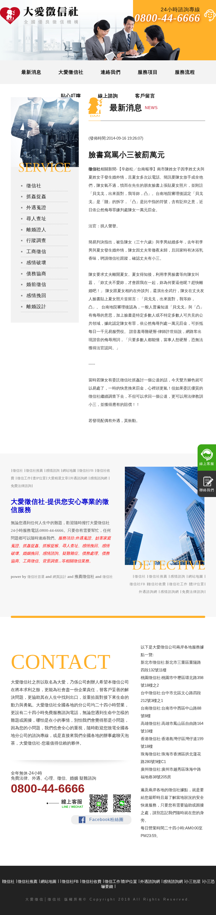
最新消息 (31, 72)
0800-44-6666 (167, 18)
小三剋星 (193, 881)
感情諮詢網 (169, 592)
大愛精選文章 (58, 478)
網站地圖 (195, 576)
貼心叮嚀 (71, 96)
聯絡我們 (206, 490)
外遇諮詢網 (148, 592)
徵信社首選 (36, 577)
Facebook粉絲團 (106, 819)
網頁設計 (59, 577)
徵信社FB (137, 584)
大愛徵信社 (71, 72)
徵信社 (140, 576)
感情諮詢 (177, 576)
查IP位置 (197, 584)
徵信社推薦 (158, 576)
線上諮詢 (108, 96)
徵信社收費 (157, 584)
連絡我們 (111, 72)
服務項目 (148, 72)
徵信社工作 (178, 584)
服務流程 (185, 72)
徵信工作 (24, 478)
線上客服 (206, 464)
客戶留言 (145, 96)
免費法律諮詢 (193, 592)
